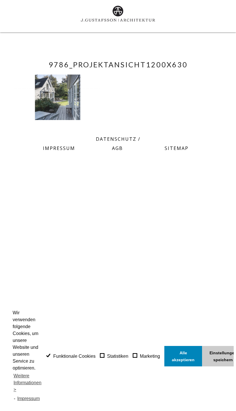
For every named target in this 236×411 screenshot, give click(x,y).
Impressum (28, 398)
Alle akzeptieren (183, 356)
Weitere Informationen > (27, 382)
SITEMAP (177, 148)
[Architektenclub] (132, 163)
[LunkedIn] (118, 163)
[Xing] (103, 163)
